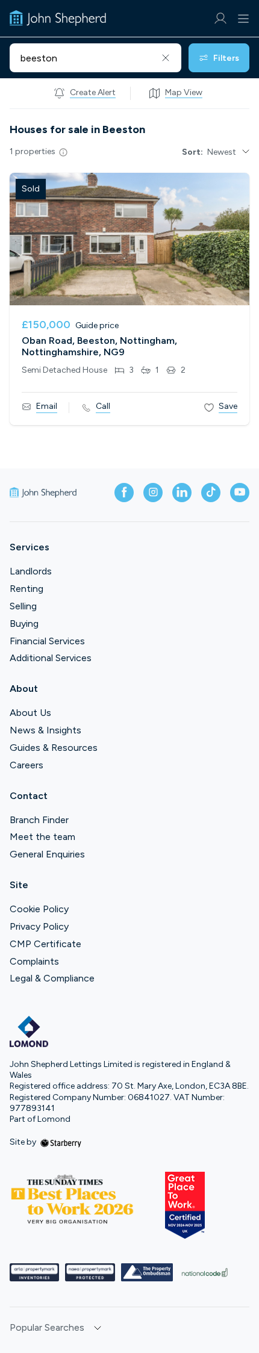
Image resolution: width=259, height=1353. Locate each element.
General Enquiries (47, 854)
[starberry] (61, 1142)
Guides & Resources (54, 747)
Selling (23, 606)
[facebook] (124, 492)
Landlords (31, 571)
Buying (24, 623)
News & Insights (45, 730)
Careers (26, 765)
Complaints (34, 961)
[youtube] (239, 492)
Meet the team (42, 836)
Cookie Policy (39, 909)
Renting (26, 588)
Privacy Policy (39, 926)
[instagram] (153, 492)
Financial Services (47, 641)
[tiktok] (210, 492)
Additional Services (51, 658)
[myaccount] (220, 18)
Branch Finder (39, 820)
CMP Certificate (45, 944)
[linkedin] (182, 492)
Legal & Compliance (52, 978)
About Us (30, 712)
